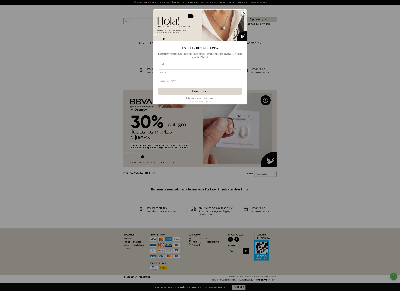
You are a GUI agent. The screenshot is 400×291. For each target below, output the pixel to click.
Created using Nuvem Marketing (200, 101)
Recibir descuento (200, 91)
